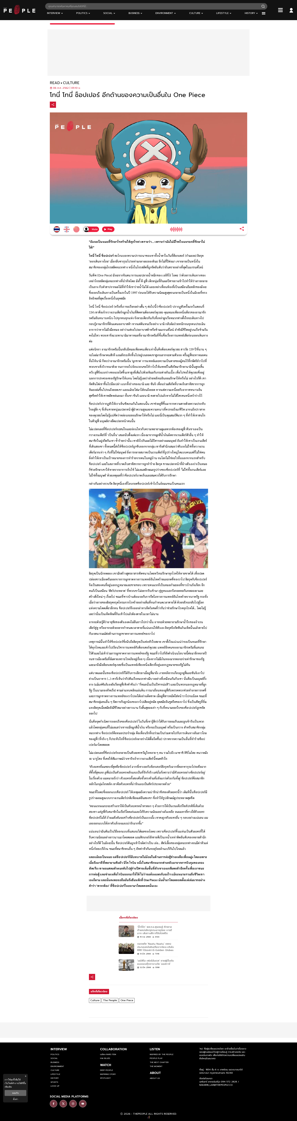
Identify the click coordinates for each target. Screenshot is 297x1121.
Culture (94, 1000)
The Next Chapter (159, 1062)
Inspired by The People (161, 1054)
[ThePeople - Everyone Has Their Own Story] (19, 13)
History (55, 1078)
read (55, 83)
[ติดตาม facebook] (53, 1103)
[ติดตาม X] (63, 1103)
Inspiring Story (108, 1074)
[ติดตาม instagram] (73, 1103)
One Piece (127, 1000)
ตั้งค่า (15, 1099)
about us (155, 1078)
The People (110, 1000)
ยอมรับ (15, 1093)
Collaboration (113, 1049)
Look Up (55, 1086)
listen (155, 1049)
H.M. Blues (105, 1058)
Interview (59, 1049)
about (155, 1073)
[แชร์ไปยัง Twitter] (66, 104)
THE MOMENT (156, 1066)
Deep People (106, 1070)
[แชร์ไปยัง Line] (72, 105)
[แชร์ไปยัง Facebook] (59, 105)
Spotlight (105, 1078)
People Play (156, 1058)
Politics (55, 1054)
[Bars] (280, 10)
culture (71, 83)
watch (105, 1065)
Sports (54, 1082)
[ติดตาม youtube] (82, 1103)
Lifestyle (55, 1074)
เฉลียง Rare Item (108, 1054)
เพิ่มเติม (8, 1086)
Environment (57, 1066)
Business (55, 1062)
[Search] (263, 6)
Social (54, 1058)
